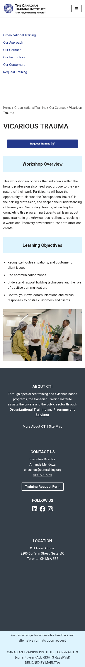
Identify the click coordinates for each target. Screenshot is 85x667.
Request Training (15, 72)
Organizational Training (19, 35)
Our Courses (12, 50)
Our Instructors (14, 57)
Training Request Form (42, 487)
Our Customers (14, 65)
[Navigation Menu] (76, 8)
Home (7, 107)
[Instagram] (50, 508)
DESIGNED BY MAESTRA (42, 663)
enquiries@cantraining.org (42, 470)
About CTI (38, 426)
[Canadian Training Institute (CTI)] (26, 8)
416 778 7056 (42, 475)
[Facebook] (42, 508)
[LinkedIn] (34, 508)
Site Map (55, 426)
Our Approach (13, 42)
